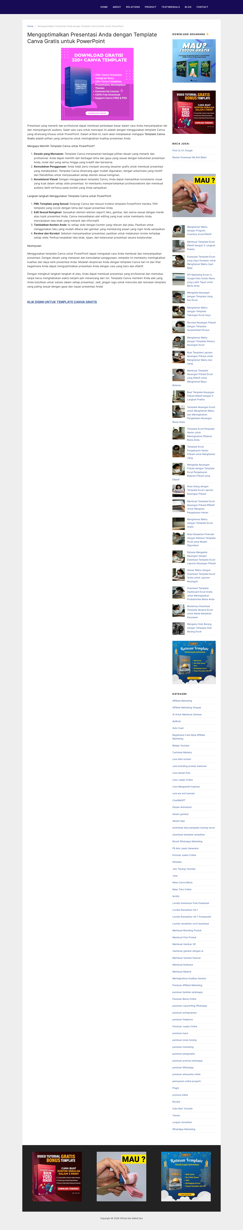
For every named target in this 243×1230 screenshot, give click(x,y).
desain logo (178, 820)
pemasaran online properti (186, 1081)
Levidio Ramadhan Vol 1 (185, 909)
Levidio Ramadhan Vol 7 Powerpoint (191, 916)
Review (176, 1101)
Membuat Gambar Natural (186, 957)
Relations (133, 7)
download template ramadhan (188, 834)
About (117, 7)
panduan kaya (180, 1033)
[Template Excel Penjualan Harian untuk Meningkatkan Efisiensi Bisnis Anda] (178, 433)
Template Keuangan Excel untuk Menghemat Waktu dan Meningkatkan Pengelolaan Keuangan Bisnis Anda (193, 414)
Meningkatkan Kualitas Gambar (189, 978)
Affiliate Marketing (182, 700)
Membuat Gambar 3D (184, 944)
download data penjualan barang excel (193, 827)
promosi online (180, 1094)
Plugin (175, 1088)
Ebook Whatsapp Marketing (187, 841)
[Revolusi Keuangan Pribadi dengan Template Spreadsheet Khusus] (178, 327)
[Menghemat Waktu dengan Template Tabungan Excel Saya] (178, 312)
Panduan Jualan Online (184, 1026)
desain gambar (180, 814)
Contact (202, 7)
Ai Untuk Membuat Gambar (187, 714)
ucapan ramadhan (182, 1122)
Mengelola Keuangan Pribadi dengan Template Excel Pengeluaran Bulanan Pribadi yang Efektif (193, 472)
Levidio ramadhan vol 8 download (190, 923)
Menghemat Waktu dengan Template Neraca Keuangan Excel (201, 341)
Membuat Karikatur (182, 964)
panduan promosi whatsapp (187, 1060)
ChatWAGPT (179, 800)
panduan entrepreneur (184, 1012)
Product (151, 7)
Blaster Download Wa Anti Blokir (189, 157)
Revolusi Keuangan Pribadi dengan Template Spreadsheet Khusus (201, 326)
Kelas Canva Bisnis (182, 882)
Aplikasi (176, 721)
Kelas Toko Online (181, 889)
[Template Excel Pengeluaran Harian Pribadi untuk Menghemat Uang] (178, 451)
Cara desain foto (181, 772)
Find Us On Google (182, 150)
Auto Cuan (178, 728)
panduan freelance (182, 1019)
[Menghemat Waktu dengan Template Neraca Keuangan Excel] (178, 342)
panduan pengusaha (183, 1053)
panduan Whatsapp (183, 1067)
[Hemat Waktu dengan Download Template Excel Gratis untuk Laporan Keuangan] (178, 575)
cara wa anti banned (183, 793)
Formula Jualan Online (184, 855)
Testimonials (171, 7)
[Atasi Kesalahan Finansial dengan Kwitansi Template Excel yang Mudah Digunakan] (178, 539)
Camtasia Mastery (182, 752)
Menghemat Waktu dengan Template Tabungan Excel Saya (199, 311)
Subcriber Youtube (182, 1108)
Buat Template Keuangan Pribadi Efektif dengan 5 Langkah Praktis (200, 396)
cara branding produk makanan (189, 766)
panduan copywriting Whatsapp (189, 1005)
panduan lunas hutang (184, 1040)
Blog (188, 7)
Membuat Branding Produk (187, 930)
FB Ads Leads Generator (185, 848)
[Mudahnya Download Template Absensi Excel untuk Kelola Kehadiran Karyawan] (178, 611)
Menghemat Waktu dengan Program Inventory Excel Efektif (199, 230)
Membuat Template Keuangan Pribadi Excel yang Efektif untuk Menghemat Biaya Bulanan (192, 378)
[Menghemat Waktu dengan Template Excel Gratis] (178, 524)
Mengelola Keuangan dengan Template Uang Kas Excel (200, 296)
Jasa (175, 875)
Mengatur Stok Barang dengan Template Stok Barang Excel (199, 628)
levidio (175, 896)
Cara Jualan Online (182, 779)
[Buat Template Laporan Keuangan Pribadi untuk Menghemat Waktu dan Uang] (178, 357)
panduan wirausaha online (186, 1074)
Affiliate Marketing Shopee (186, 707)
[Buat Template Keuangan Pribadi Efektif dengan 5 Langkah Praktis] (178, 397)
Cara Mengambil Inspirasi (186, 786)
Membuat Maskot (181, 971)
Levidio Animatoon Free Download (190, 903)
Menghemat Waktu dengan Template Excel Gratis (200, 523)
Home (104, 7)
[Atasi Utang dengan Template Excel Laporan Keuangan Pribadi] (178, 491)
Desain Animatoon (182, 807)
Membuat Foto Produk (184, 937)
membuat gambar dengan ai (187, 950)
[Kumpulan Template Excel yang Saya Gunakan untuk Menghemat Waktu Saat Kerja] (178, 261)
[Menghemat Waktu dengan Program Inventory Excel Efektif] (178, 231)
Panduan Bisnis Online (184, 998)
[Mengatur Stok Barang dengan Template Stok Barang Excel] (178, 629)
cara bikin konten (181, 759)
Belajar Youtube (180, 745)
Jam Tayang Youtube (183, 868)
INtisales (177, 861)
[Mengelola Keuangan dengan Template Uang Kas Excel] (178, 297)
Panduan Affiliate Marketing (187, 985)
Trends (176, 1115)
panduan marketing (183, 1046)
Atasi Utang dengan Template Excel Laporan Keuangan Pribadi (200, 490)
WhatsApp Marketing (183, 1129)
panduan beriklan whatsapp (187, 992)
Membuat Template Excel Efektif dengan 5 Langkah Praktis (201, 245)
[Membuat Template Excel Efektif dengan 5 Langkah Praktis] (178, 246)
